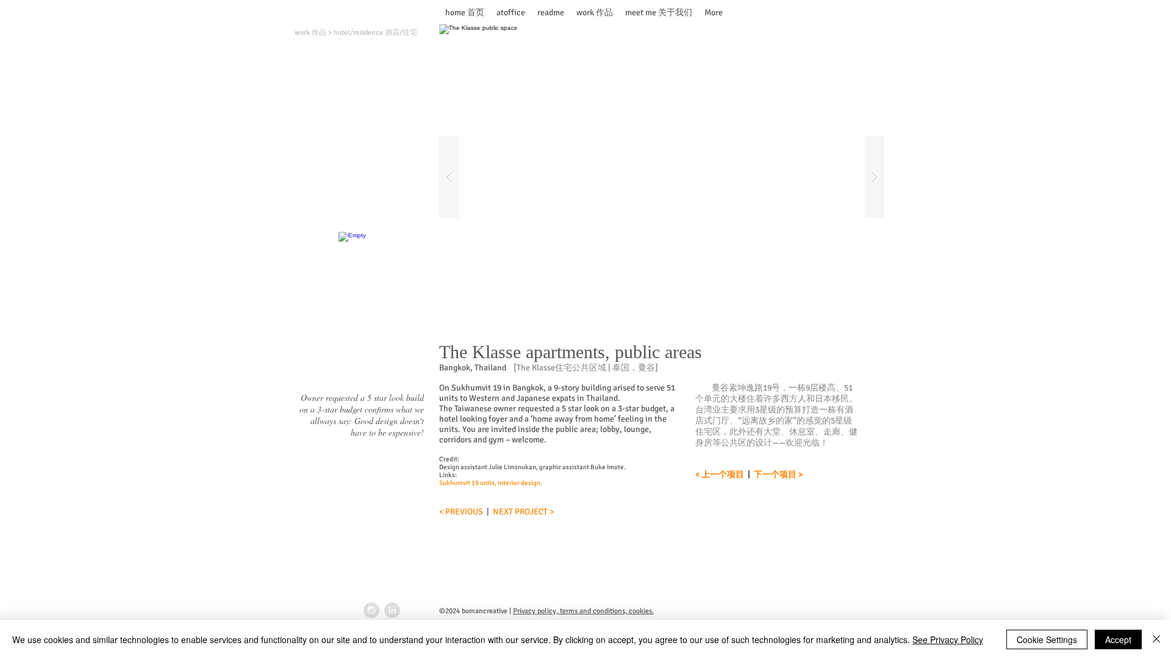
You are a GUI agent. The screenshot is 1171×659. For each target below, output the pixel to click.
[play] (856, 34)
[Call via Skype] (861, 13)
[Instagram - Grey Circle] (371, 610)
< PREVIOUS (461, 511)
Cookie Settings (1047, 639)
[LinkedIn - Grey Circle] (392, 610)
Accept (1118, 639)
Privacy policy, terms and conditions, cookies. (583, 611)
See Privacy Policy (947, 639)
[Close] (1156, 639)
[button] (661, 177)
